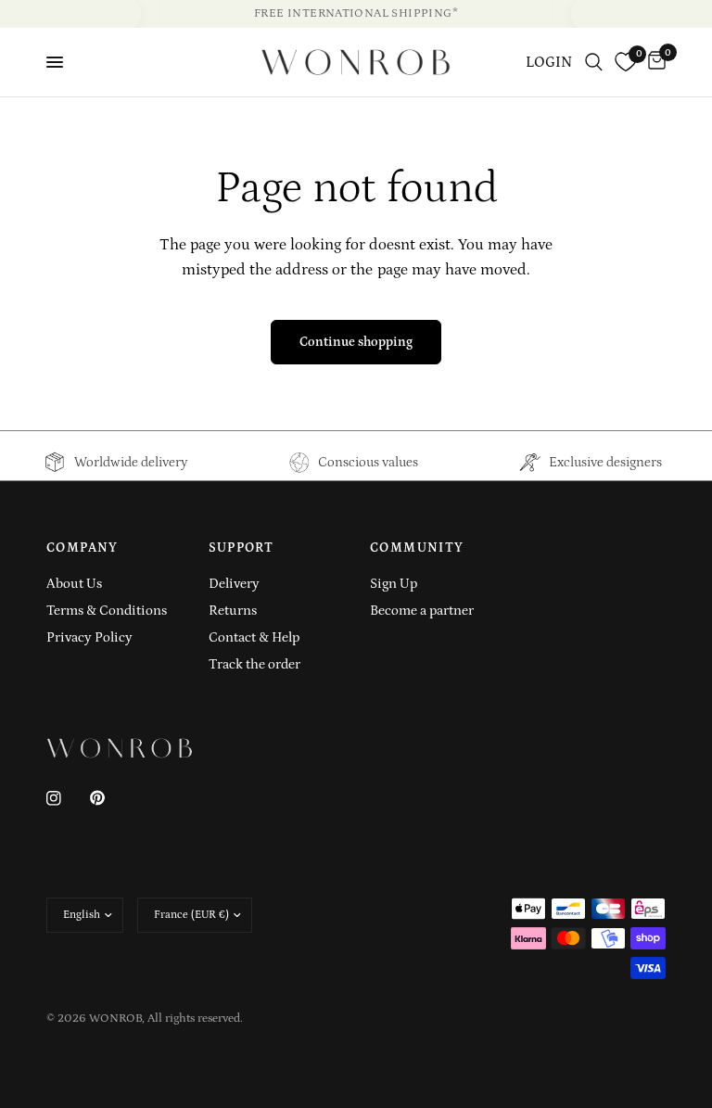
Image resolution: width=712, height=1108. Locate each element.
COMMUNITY (417, 547)
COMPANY (82, 547)
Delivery (234, 584)
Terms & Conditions (106, 610)
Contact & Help (254, 637)
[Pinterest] (110, 798)
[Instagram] (66, 798)
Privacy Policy (89, 637)
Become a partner (422, 610)
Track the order (254, 664)
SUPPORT (241, 547)
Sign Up (393, 584)
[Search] (593, 62)
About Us (74, 584)
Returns (233, 610)
